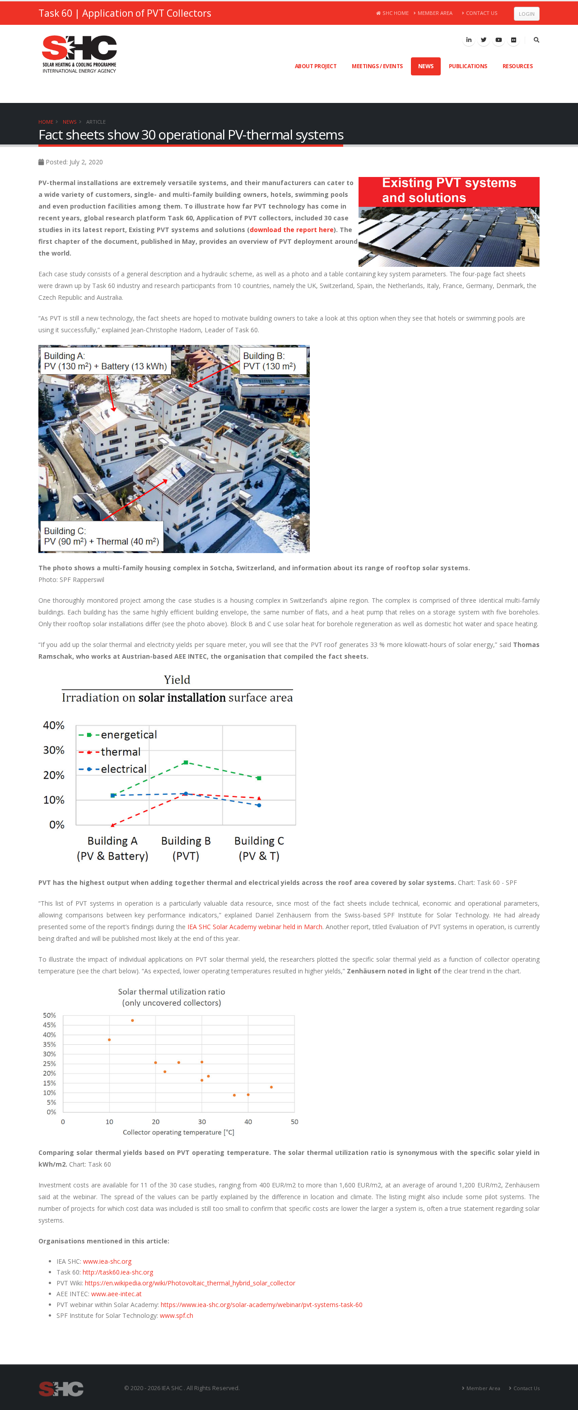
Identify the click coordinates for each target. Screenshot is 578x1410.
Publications (468, 66)
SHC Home (395, 12)
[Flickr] (513, 39)
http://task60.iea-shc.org (118, 1272)
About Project (316, 66)
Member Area (435, 12)
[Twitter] (483, 39)
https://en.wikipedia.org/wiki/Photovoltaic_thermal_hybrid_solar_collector (190, 1283)
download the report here (292, 229)
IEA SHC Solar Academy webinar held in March (255, 926)
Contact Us (482, 12)
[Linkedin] (468, 39)
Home (45, 121)
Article (96, 121)
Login (527, 13)
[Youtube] (498, 39)
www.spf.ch (176, 1315)
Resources (518, 66)
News (426, 66)
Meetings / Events (377, 66)
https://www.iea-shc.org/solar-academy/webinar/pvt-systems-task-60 (262, 1304)
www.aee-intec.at (116, 1293)
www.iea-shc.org (107, 1261)
